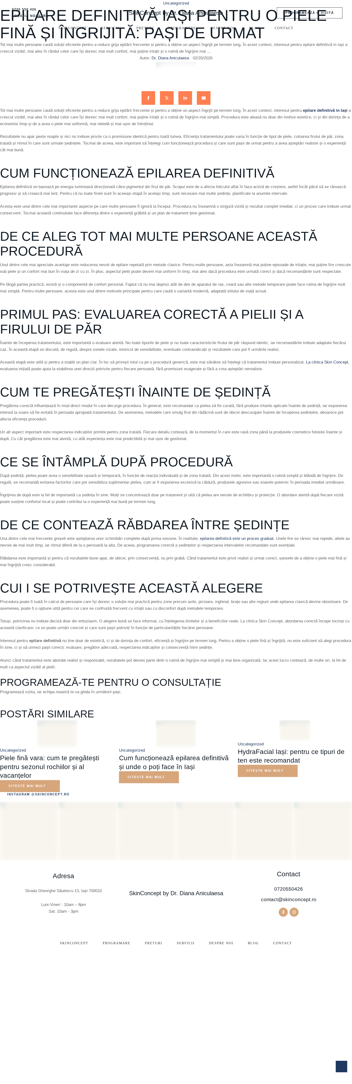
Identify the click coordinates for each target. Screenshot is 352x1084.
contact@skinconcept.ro (288, 899)
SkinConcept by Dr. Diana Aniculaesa (176, 13)
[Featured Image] (57, 733)
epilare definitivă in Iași (325, 110)
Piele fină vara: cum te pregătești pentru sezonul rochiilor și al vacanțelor (49, 766)
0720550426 (288, 889)
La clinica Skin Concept (327, 362)
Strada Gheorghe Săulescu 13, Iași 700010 (63, 890)
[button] (309, 12)
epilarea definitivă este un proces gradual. (237, 538)
